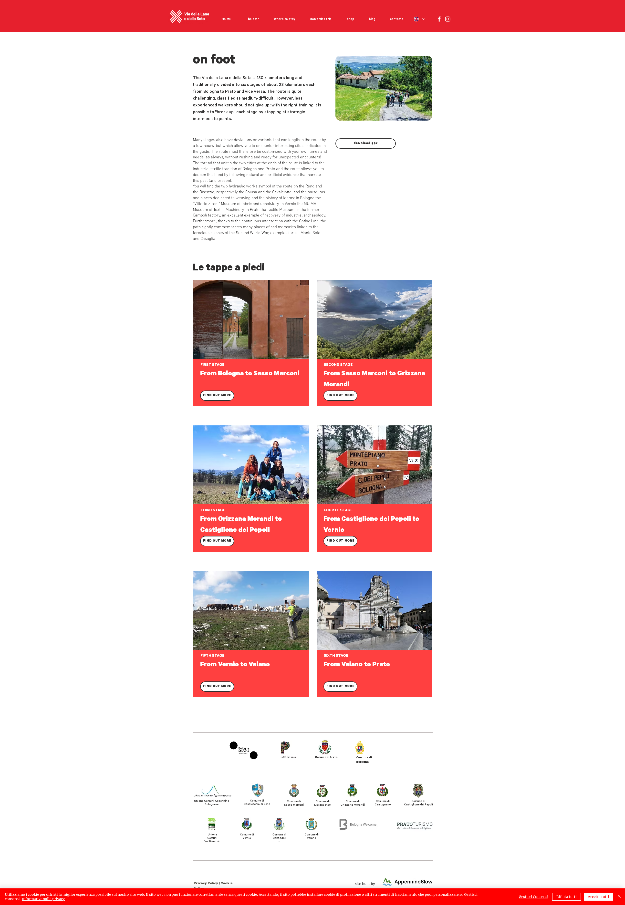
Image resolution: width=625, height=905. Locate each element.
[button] (253, 17)
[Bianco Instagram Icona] (447, 19)
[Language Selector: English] (419, 19)
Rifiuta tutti (566, 897)
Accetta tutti (598, 897)
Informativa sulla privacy (43, 899)
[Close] (619, 896)
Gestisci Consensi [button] (533, 897)
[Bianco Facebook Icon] (439, 19)
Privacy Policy (206, 884)
